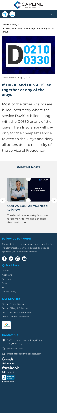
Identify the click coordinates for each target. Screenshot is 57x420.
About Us (7, 275)
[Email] (12, 14)
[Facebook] (4, 258)
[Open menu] (46, 14)
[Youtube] (24, 258)
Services (6, 279)
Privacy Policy (9, 291)
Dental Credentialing (13, 304)
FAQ (4, 287)
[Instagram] (17, 258)
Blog (14, 24)
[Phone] (5, 14)
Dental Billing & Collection (15, 308)
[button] (3, 200)
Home (6, 24)
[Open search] (52, 14)
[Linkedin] (11, 258)
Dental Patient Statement (15, 316)
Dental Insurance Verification (17, 312)
